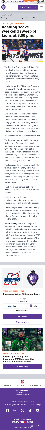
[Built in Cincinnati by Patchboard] (22, 420)
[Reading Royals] (3, 7)
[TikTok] (30, 410)
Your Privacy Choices (11, 405)
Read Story (23, 366)
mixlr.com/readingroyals (17, 200)
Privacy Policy (23, 402)
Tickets (24, 316)
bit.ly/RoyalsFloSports (29, 203)
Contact (13, 402)
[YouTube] (37, 410)
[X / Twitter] (22, 410)
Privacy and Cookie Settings (31, 405)
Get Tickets (26, 7)
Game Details (23, 322)
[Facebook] (7, 410)
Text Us (37, 426)
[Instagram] (15, 410)
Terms (32, 402)
